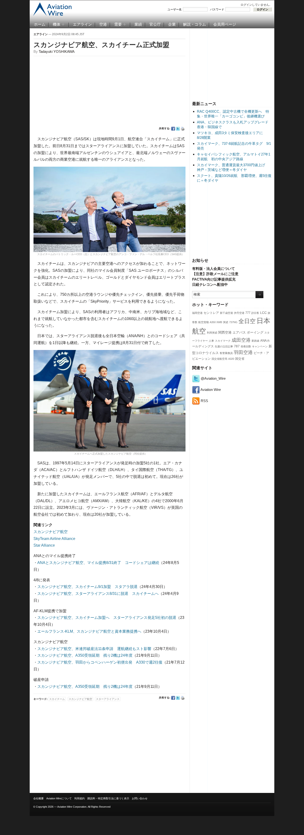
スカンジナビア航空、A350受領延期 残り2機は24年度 (85, 655)
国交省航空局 (219, 358)
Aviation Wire (210, 390)
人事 (211, 340)
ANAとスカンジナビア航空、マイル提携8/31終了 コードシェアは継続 (98, 563)
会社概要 (38, 798)
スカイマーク (223, 340)
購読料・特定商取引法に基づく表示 (108, 798)
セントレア (211, 313)
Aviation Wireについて (59, 798)
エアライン (82, 24)
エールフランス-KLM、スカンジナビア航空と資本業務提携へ (89, 631)
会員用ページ (224, 24)
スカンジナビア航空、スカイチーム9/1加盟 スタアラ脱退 (87, 587)
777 (247, 313)
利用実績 (212, 332)
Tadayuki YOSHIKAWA (57, 51)
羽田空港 (243, 352)
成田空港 (241, 340)
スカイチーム (57, 699)
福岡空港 (197, 312)
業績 (138, 24)
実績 (225, 322)
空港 (103, 24)
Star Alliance (44, 545)
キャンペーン (260, 346)
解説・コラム (194, 24)
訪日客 (255, 312)
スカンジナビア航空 (50, 532)
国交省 (239, 358)
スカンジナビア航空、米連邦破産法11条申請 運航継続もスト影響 (94, 649)
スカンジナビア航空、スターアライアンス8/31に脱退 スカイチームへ (98, 594)
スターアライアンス (107, 699)
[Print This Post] (183, 129)
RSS (204, 401)
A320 (231, 358)
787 (237, 346)
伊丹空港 (239, 312)
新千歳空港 (226, 312)
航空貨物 (203, 322)
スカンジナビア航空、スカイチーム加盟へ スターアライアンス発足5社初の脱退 (106, 618)
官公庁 (155, 24)
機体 (56, 24)
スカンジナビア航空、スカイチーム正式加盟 (101, 45)
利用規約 (79, 798)
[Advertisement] (232, 64)
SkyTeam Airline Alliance (54, 539)
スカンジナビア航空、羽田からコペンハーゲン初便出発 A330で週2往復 (99, 662)
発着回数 (246, 346)
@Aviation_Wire (213, 378)
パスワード (217, 9)
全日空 (247, 321)
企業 (172, 24)
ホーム (39, 24)
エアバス (239, 332)
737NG (233, 322)
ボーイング (255, 332)
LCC (263, 313)
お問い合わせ (139, 798)
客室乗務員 (226, 353)
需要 (118, 24)
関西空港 (225, 332)
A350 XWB (216, 322)
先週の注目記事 (224, 346)
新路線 (255, 340)
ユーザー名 (174, 9)
